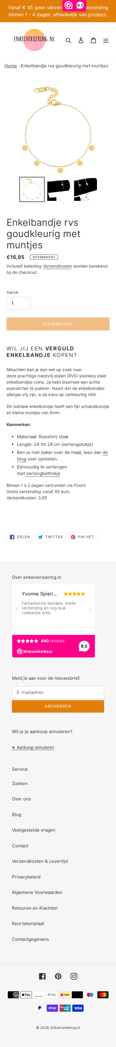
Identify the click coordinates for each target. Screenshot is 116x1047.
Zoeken (20, 783)
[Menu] (106, 40)
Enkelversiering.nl (65, 1027)
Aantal (12, 292)
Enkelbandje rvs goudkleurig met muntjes (64, 66)
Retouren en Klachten (35, 908)
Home (10, 66)
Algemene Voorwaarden (37, 892)
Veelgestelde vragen (33, 830)
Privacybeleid (26, 877)
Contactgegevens (30, 939)
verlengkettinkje (43, 473)
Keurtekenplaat (28, 923)
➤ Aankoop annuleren (33, 747)
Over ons (21, 799)
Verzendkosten (57, 265)
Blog (16, 814)
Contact (20, 846)
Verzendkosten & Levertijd (40, 861)
